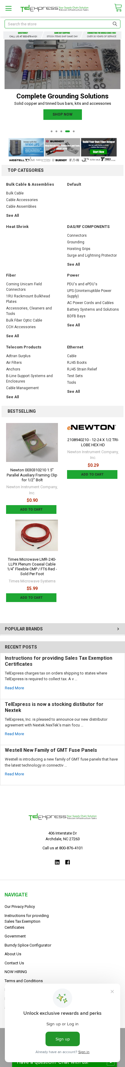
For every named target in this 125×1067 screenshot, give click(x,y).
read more (14, 688)
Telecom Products (23, 347)
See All (12, 215)
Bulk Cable (15, 193)
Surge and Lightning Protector (92, 255)
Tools (71, 382)
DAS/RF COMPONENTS (88, 226)
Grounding (75, 242)
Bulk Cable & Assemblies (30, 184)
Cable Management (22, 388)
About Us (13, 954)
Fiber (11, 275)
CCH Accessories (21, 327)
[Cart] (118, 8)
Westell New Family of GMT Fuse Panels (51, 750)
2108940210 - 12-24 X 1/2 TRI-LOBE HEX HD (93, 442)
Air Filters (14, 362)
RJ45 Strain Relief (82, 369)
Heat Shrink (17, 226)
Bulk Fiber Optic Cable (24, 320)
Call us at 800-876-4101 (62, 848)
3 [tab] (61, 131)
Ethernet (75, 347)
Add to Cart (31, 509)
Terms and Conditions (24, 981)
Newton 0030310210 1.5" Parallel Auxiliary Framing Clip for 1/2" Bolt (32, 475)
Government (15, 936)
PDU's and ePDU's (82, 284)
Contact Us (14, 963)
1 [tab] (51, 131)
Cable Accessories (22, 200)
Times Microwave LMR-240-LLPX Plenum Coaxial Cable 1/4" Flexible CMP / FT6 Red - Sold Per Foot (32, 566)
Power (73, 275)
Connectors (77, 235)
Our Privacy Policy (20, 906)
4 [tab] (67, 131)
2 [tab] (56, 131)
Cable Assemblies (21, 206)
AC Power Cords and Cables (90, 303)
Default (74, 184)
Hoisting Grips (78, 249)
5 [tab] (74, 131)
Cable (71, 356)
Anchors (13, 369)
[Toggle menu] (8, 8)
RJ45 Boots (77, 362)
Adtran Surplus (18, 356)
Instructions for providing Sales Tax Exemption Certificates (27, 921)
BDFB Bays (76, 316)
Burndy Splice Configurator (28, 945)
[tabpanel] (63, 86)
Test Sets (75, 376)
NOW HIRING (16, 971)
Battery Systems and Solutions (93, 309)
